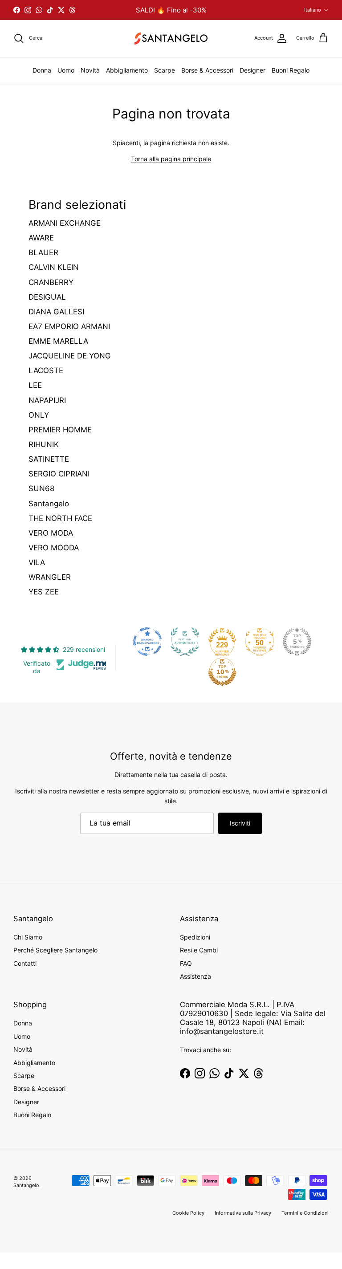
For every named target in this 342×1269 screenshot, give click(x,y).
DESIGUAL (47, 297)
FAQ (186, 963)
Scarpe (164, 70)
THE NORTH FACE (60, 518)
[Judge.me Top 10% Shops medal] (222, 672)
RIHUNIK (43, 444)
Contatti (25, 963)
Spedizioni (195, 937)
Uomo (65, 70)
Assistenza (195, 976)
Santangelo (48, 503)
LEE (35, 385)
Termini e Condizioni (305, 1213)
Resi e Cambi (199, 950)
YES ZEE (43, 591)
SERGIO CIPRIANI (59, 473)
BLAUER (43, 252)
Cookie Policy (188, 1213)
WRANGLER (49, 577)
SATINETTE (48, 459)
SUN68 (41, 488)
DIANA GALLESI (56, 311)
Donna (42, 70)
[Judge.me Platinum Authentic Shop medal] (185, 641)
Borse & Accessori (207, 70)
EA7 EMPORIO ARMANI (69, 326)
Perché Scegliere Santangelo (55, 950)
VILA (36, 562)
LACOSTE (45, 370)
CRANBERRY (50, 282)
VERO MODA (50, 533)
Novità (90, 70)
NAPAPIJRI (47, 400)
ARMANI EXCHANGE (64, 223)
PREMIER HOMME (60, 429)
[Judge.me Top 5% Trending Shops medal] (297, 641)
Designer (252, 70)
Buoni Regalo (290, 70)
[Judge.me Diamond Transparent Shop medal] (147, 641)
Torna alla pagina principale (171, 159)
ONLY (38, 415)
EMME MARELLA (58, 341)
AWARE (41, 237)
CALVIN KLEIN (53, 267)
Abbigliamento (127, 70)
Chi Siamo (27, 937)
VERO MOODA (53, 547)
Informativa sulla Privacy (243, 1213)
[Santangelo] (171, 38)
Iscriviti (240, 823)
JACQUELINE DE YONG (69, 355)
